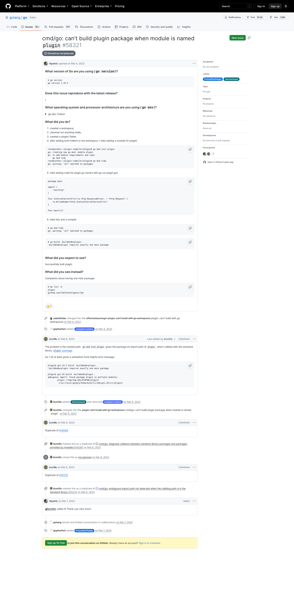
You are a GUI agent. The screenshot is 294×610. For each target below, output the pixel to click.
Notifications (235, 17)
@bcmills (50, 508)
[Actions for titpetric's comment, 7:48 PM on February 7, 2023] (194, 501)
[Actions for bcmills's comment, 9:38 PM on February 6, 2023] (194, 467)
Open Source (80, 6)
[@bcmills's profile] (46, 339)
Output (56, 113)
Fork (257, 17)
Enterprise (102, 6)
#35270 (63, 475)
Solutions (38, 6)
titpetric (53, 63)
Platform (20, 6)
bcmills (53, 338)
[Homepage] (8, 6)
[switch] (49, 306)
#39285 (63, 430)
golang (15, 17)
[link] (58, 318)
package (63, 350)
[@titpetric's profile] (46, 63)
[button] (190, 149)
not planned (85, 457)
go (25, 17)
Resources (58, 6)
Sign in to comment (149, 542)
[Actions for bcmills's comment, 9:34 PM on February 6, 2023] (194, 339)
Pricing (119, 6)
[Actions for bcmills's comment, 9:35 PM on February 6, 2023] (194, 422)
